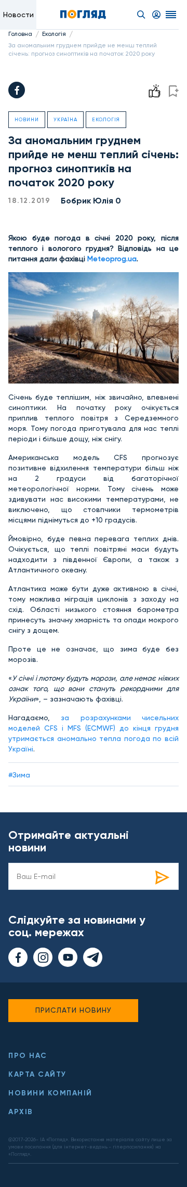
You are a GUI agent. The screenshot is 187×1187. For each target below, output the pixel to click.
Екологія (54, 33)
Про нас (27, 1055)
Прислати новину (73, 1010)
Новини (27, 119)
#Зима (19, 775)
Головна (20, 33)
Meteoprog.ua (112, 258)
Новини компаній (50, 1093)
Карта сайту (37, 1074)
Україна (65, 119)
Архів (20, 1111)
